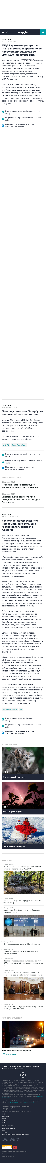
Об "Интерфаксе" (15, 1067)
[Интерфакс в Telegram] (6, 1139)
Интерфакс (23, 32)
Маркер (4, 1120)
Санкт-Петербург (19, 445)
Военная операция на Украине (17, 143)
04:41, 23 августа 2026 (9, 407)
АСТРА (4, 1122)
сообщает (14, 172)
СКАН (3, 1130)
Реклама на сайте (8, 1069)
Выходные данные (8, 1154)
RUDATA (4, 1132)
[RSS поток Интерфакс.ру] (13, 1139)
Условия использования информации (14, 1152)
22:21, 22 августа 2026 (10, 145)
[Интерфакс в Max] (17, 1139)
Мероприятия (19, 1069)
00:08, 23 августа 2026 (10, 517)
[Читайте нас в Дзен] (3, 1139)
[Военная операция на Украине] (23, 1048)
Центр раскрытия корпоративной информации (15, 1134)
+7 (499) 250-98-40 (13, 1102)
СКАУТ (4, 1118)
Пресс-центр (27, 1067)
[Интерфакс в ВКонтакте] (10, 1139)
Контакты (5, 1067)
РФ (21, 709)
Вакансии (36, 1067)
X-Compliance (5, 1116)
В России (6, 39)
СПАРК (4, 1114)
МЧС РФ (6, 445)
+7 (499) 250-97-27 (28, 1102)
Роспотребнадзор (10, 709)
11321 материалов (9, 1054)
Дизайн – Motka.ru (8, 1156)
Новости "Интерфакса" (8, 1128)
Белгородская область (12, 303)
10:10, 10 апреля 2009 (9, 42)
